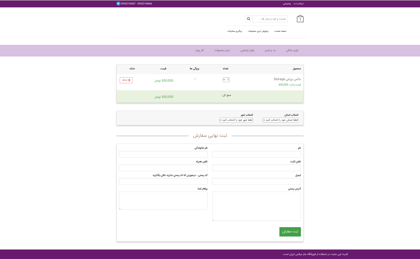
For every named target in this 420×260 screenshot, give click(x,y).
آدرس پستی (294, 189)
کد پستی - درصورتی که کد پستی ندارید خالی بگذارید (180, 175)
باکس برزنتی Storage (287, 79)
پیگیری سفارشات (234, 31)
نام (299, 148)
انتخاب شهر (247, 115)
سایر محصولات (222, 50)
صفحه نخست (280, 31)
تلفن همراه (202, 162)
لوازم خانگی (292, 50)
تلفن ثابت (295, 162)
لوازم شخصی (247, 50)
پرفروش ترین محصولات (258, 31)
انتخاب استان (291, 115)
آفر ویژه (200, 50)
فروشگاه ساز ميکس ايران (302, 254)
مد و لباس (270, 50)
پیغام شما (203, 189)
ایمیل (298, 175)
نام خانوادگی (201, 148)
